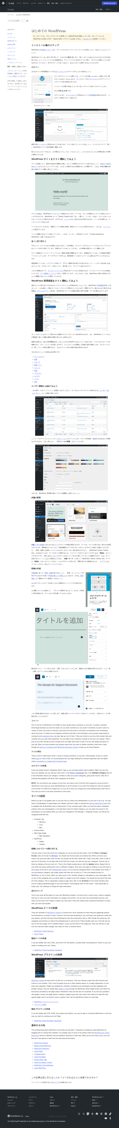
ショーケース (32, 1097)
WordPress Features (41, 1043)
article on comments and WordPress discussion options (59, 747)
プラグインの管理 (40, 1005)
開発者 (52, 1103)
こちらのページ (87, 39)
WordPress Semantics (41, 1048)
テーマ (78, 79)
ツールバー (42, 144)
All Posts (54, 856)
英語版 (9, 73)
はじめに (10, 33)
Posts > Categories (77, 773)
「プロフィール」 (61, 439)
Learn (51, 1097)
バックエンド (61, 71)
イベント (73, 1100)
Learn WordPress (40, 1068)
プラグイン (38, 373)
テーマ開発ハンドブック (48, 273)
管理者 (94, 439)
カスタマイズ (11, 48)
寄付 (73, 1103)
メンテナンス (11, 51)
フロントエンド (93, 79)
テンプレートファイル (55, 271)
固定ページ (38, 365)
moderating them (48, 736)
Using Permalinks (40, 1057)
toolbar (36, 870)
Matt (94, 1100)
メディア (37, 362)
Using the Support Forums (43, 1062)
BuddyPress (96, 1106)
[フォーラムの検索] (27, 20)
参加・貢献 (74, 1097)
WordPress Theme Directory (44, 931)
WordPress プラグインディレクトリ (46, 1002)
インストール (11, 37)
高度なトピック (12, 59)
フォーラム (10, 9)
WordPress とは (12, 1097)
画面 (37, 545)
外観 (38, 214)
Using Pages (38, 1051)
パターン (31, 1106)
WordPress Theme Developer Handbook (48, 950)
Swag (73, 1106)
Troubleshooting (39, 1054)
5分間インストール (47, 50)
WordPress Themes (54, 913)
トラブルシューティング (14, 62)
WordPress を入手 (109, 3)
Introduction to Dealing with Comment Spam (51, 761)
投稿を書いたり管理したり (58, 576)
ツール (36, 379)
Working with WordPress (42, 1046)
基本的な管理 (11, 44)
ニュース (10, 1100)
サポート (52, 1100)
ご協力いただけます (18, 76)
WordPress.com (97, 1097)
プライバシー (11, 1106)
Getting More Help (40, 1060)
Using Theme (38, 934)
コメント (37, 368)
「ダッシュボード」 (42, 291)
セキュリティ (11, 55)
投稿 (35, 359)
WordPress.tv (55, 1106)
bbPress (95, 1103)
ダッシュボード (71, 95)
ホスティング (11, 1103)
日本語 (27, 1116)
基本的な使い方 (12, 41)
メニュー (67, 219)
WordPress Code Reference (43, 1065)
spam (38, 758)
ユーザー (37, 376)
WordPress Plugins (37, 980)
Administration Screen (59, 870)
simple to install (63, 989)
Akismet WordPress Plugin (98, 803)
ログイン (55, 1082)
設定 (35, 382)
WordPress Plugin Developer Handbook (47, 1021)
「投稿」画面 (47, 573)
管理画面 (93, 95)
